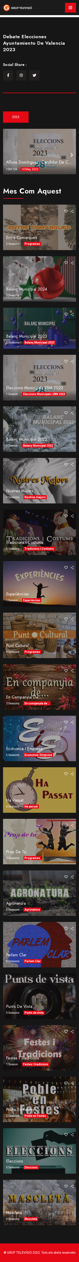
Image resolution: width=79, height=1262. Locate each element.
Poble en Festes (20, 1110)
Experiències (17, 594)
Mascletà (14, 1213)
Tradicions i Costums (24, 542)
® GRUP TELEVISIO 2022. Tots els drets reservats (40, 1253)
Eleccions (14, 1161)
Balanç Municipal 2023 (26, 336)
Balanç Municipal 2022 (26, 439)
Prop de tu (16, 852)
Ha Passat (15, 800)
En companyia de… (24, 697)
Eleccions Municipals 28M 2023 (34, 388)
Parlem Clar (16, 955)
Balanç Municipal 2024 (26, 289)
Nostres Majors (19, 491)
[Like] (66, 211)
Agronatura (16, 903)
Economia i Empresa (24, 749)
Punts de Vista (19, 1006)
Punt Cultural (17, 646)
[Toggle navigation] (70, 8)
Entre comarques (21, 238)
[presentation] (71, 155)
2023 (15, 117)
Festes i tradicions (22, 1058)
